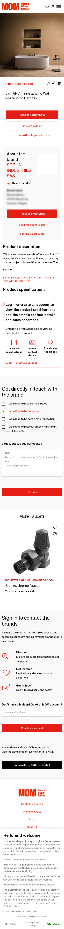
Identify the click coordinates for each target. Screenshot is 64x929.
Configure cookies (32, 804)
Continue (32, 492)
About (32, 819)
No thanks (10, 924)
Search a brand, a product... (47, 6)
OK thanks (53, 924)
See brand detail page (32, 224)
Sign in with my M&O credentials (32, 765)
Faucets (49, 277)
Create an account (26, 362)
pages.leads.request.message (22, 443)
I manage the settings (32, 924)
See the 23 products (32, 233)
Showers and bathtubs (26, 277)
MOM (15, 6)
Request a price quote (32, 114)
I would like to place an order (34, 135)
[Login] (52, 7)
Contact (32, 827)
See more (8, 269)
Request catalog (32, 126)
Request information (32, 213)
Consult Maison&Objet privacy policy (20, 911)
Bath (6, 277)
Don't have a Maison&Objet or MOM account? (32, 704)
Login (9, 362)
